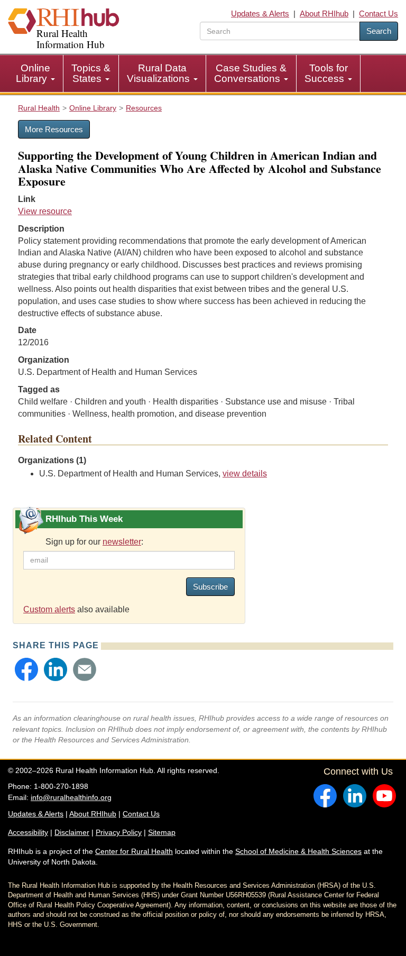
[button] (26, 669)
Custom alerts (49, 609)
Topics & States (90, 73)
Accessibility (28, 832)
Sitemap (162, 832)
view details (245, 473)
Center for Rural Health (134, 851)
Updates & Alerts (260, 13)
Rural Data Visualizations (159, 73)
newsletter (122, 541)
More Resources (54, 129)
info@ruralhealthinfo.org (71, 797)
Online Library (33, 73)
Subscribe (210, 586)
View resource (45, 211)
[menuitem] (35, 73)
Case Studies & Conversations (250, 73)
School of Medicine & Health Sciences (298, 851)
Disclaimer (71, 832)
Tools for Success (326, 73)
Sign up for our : (94, 541)
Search (378, 30)
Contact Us (378, 13)
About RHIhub (324, 13)
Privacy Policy (119, 832)
